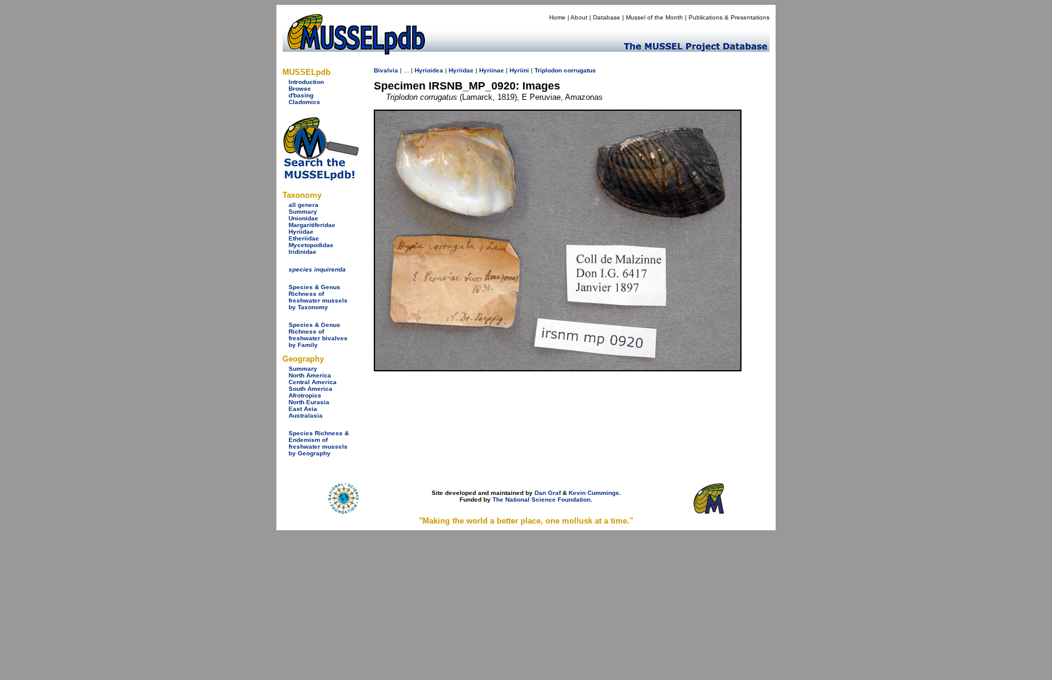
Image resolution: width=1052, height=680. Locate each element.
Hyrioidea (429, 70)
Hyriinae (491, 70)
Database (606, 17)
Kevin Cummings (594, 492)
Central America (313, 382)
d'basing (301, 95)
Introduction (306, 82)
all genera (303, 205)
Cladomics (304, 102)
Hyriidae (301, 231)
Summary (303, 211)
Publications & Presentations (729, 17)
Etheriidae (304, 238)
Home (557, 17)
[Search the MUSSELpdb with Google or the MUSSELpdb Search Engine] (320, 178)
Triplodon (548, 70)
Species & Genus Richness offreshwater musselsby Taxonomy (318, 297)
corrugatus (580, 70)
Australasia (306, 415)
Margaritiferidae (312, 225)
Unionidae (303, 218)
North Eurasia (309, 402)
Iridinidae (303, 251)
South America (310, 388)
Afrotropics (305, 395)
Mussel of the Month (654, 17)
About (578, 17)
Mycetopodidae (311, 245)
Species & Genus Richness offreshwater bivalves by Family (318, 334)
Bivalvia (386, 70)
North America (310, 375)
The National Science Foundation (542, 499)
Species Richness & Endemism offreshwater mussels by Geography (319, 443)
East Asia (303, 408)
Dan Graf (548, 492)
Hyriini (519, 70)
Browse (300, 88)
